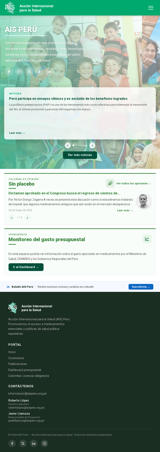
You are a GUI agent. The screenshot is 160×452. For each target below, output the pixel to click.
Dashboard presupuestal (24, 370)
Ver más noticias (80, 155)
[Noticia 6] (86, 145)
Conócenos (16, 358)
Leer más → (17, 132)
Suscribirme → (141, 286)
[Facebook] (9, 72)
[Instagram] (19, 72)
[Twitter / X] (23, 443)
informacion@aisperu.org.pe (27, 393)
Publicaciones (17, 364)
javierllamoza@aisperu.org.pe (26, 420)
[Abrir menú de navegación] (150, 8)
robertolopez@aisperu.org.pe (26, 407)
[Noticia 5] (84, 145)
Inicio (12, 352)
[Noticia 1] (73, 145)
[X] (29, 72)
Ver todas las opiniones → (133, 183)
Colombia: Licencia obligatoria (28, 376)
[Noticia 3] (78, 145)
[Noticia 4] (81, 145)
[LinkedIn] (49, 72)
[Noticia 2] (76, 145)
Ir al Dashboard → (26, 267)
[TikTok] (39, 72)
